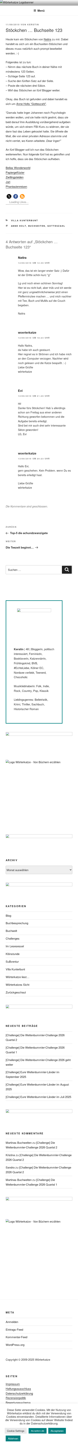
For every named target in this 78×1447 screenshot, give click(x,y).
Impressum (13, 1384)
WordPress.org (15, 1345)
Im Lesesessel (15, 946)
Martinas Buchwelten (19, 1143)
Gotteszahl (56, 225)
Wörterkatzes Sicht (17, 984)
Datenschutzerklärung (19, 1393)
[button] (9, 196)
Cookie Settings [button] (15, 1431)
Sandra (10, 1167)
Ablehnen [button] (13, 1438)
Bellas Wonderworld (18, 168)
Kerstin (33, 24)
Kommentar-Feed (16, 1337)
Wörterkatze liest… (17, 977)
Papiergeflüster (15, 172)
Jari (8, 182)
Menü (41, 10)
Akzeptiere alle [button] (37, 1430)
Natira (47, 39)
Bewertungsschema (18, 1402)
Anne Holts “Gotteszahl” (31, 104)
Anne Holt (18, 225)
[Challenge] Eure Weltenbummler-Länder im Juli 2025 (38, 1097)
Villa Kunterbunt (24, 220)
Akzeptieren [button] (57, 1431)
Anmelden (12, 1322)
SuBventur (12, 961)
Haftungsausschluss (18, 1389)
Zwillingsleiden (14, 177)
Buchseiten (36, 225)
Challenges (13, 938)
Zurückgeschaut (16, 992)
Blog (8, 915)
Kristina (10, 1155)
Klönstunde (13, 954)
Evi (20, 390)
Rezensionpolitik (16, 1398)
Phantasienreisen (16, 186)
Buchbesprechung (17, 923)
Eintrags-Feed (14, 1329)
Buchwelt (11, 931)
